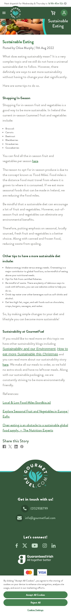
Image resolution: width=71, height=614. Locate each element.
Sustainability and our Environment (29, 349)
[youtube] (35, 546)
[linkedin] (53, 546)
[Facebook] (4, 446)
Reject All (35, 602)
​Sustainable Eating (18, 42)
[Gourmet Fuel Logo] (35, 475)
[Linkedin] (16, 446)
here (35, 161)
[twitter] (24, 546)
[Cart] (53, 12)
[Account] (64, 12)
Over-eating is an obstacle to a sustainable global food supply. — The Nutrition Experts (35, 428)
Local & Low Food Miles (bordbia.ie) (27, 402)
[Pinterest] (22, 446)
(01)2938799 (39, 508)
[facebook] (17, 546)
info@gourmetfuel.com (40, 518)
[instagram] (45, 546)
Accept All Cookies (35, 595)
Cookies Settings (35, 610)
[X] (10, 446)
